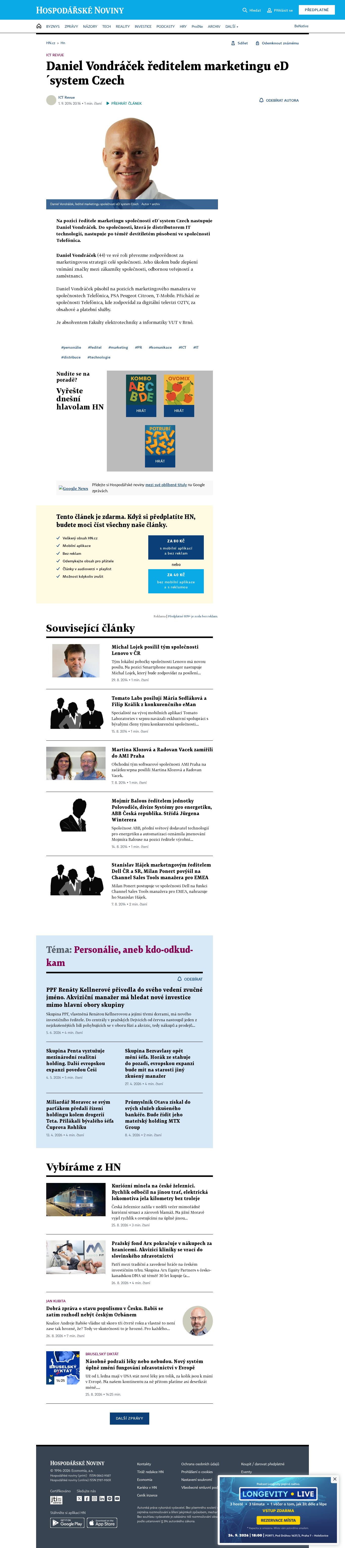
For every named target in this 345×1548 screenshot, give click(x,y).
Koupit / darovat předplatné (262, 1464)
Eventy (246, 1472)
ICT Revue (66, 97)
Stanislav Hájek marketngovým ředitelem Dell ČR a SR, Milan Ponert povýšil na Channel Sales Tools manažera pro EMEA (161, 871)
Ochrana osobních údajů (200, 1464)
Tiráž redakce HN (150, 1472)
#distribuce (71, 357)
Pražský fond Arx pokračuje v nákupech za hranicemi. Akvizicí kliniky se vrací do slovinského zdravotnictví (162, 1249)
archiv (156, 204)
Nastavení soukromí (196, 1480)
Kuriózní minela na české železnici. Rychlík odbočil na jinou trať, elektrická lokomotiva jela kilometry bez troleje (160, 1192)
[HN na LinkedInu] (102, 1498)
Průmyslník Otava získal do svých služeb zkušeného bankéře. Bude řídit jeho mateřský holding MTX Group (157, 1115)
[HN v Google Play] (67, 1523)
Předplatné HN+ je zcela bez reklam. (193, 616)
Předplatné (317, 10)
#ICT (182, 347)
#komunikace (160, 347)
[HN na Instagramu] (94, 1498)
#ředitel (95, 347)
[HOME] (39, 26)
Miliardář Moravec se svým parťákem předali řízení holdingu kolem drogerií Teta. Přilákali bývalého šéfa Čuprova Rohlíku (80, 1115)
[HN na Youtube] (117, 1498)
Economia (144, 1480)
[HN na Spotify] (109, 1498)
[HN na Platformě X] (79, 1498)
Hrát (141, 410)
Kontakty (144, 1464)
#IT (196, 347)
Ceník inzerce (147, 1495)
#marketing (118, 347)
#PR (138, 347)
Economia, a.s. (82, 1471)
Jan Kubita (56, 1301)
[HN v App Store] (102, 1523)
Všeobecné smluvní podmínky (204, 1487)
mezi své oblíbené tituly (166, 484)
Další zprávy (129, 1418)
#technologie (99, 357)
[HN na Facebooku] (86, 1498)
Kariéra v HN (147, 1487)
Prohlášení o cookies (197, 1472)
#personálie (71, 347)
